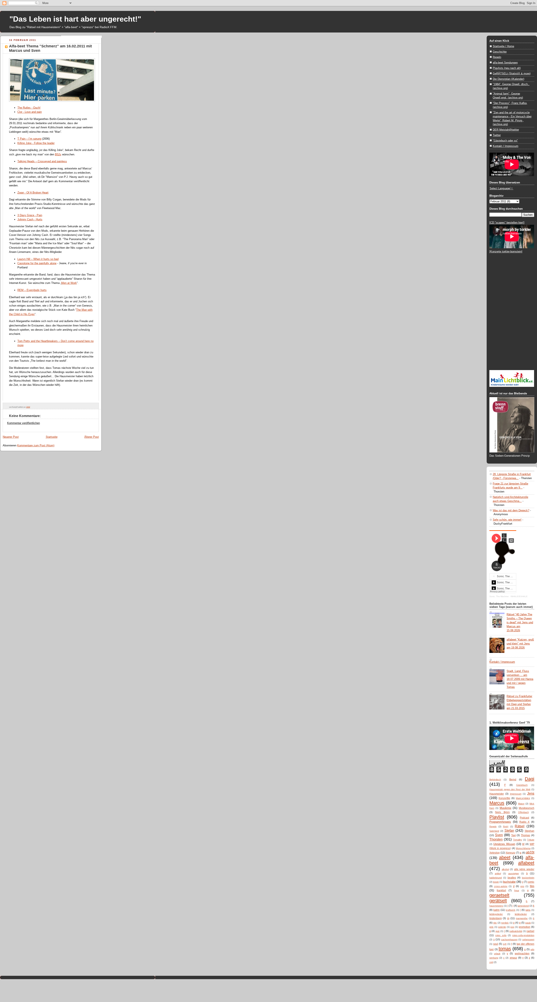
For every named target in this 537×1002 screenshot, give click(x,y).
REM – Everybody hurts (32, 290)
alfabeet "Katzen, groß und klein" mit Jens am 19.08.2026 (520, 643)
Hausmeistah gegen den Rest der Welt (509, 789)
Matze (521, 803)
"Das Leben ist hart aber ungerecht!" (75, 19)
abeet (504, 857)
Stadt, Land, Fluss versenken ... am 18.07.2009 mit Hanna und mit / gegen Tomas (520, 679)
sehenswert (528, 939)
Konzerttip (504, 798)
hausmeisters (496, 906)
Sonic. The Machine (499, 596)
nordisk (505, 922)
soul (495, 943)
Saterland (494, 831)
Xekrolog (494, 852)
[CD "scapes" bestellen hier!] (506, 222)
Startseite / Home (503, 46)
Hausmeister (496, 793)
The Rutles (24, 107)
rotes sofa (500, 935)
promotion (524, 926)
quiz (497, 931)
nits (495, 922)
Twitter (497, 135)
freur (516, 890)
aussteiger (513, 873)
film (532, 886)
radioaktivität (515, 931)
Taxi (513, 835)
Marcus (496, 803)
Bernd (512, 779)
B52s (58, 154)
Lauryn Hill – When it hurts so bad (38, 259)
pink (491, 927)
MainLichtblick (523, 798)
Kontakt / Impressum (505, 146)
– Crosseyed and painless (51, 161)
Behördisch (495, 779)
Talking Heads (26, 161)
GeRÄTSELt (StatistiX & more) (511, 73)
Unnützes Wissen (504, 844)
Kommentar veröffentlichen (23, 423)
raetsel (530, 931)
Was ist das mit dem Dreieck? (511, 510)
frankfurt (501, 890)
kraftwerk (510, 910)
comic (531, 881)
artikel (498, 873)
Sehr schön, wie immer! (507, 519)
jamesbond (523, 906)
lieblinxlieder (521, 914)
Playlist (496, 817)
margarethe (522, 918)
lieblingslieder (496, 914)
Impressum (515, 794)
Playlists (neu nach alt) (507, 68)
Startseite (51, 436)
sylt (504, 944)
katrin (496, 909)
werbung (493, 958)
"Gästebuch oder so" (505, 140)
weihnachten (522, 953)
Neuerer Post (11, 436)
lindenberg (495, 918)
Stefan (509, 830)
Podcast (524, 817)
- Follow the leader (43, 143)
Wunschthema (523, 848)
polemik (502, 927)
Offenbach (523, 812)
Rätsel (519, 826)
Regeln (497, 57)
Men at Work (69, 283)
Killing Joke (24, 143)
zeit (491, 962)
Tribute (530, 839)
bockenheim (528, 877)
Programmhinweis (500, 821)
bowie (496, 882)
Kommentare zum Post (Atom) (35, 445)
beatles (512, 877)
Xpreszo (510, 852)
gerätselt (498, 900)
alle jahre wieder (524, 869)
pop (512, 927)
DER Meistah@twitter (506, 129)
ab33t (530, 852)
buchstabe (509, 881)
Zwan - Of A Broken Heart (32, 192)
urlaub (497, 953)
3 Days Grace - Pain (29, 215)
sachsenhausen (509, 939)
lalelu (527, 910)
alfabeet (526, 863)
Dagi (529, 778)
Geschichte (500, 51)
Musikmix (505, 808)
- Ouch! (35, 107)
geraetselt (499, 895)
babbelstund (495, 877)
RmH (505, 826)
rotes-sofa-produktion (523, 935)
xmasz (513, 957)
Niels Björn (502, 812)
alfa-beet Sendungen (505, 62)
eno (522, 886)
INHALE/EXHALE (519, 596)
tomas (505, 948)
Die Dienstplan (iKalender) (508, 79)
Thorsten (496, 839)
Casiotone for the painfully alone (36, 263)
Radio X (524, 821)
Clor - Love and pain (29, 111)
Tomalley (517, 839)
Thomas (525, 835)
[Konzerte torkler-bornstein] (505, 251)
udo (532, 949)
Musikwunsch (526, 808)
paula (528, 922)
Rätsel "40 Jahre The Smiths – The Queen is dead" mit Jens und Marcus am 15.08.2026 (520, 622)
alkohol (505, 869)
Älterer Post (91, 436)
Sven (499, 835)
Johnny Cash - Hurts (29, 219)
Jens (530, 793)
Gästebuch (522, 785)
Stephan (529, 830)
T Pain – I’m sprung (29, 138)
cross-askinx (500, 886)
